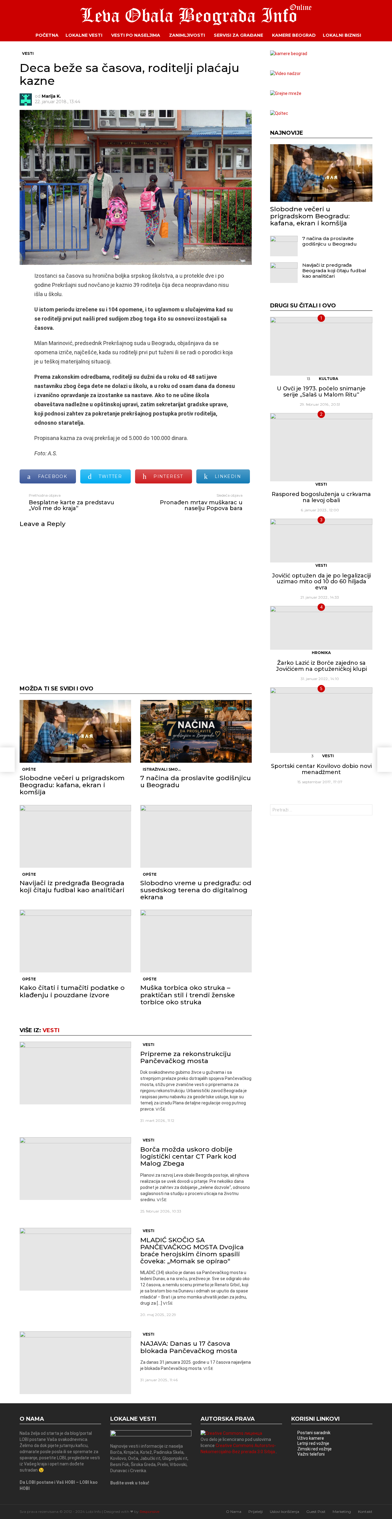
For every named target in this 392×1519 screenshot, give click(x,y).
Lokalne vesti (84, 35)
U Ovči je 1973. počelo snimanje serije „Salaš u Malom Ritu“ (321, 391)
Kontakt (365, 1511)
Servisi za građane (238, 35)
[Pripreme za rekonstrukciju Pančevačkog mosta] (75, 1073)
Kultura (328, 378)
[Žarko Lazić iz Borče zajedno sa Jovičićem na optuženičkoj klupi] (321, 628)
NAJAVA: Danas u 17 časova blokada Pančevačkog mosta (188, 1347)
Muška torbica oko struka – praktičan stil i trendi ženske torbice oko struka (187, 995)
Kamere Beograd (294, 35)
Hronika (321, 652)
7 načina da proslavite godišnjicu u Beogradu (195, 781)
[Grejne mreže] (285, 93)
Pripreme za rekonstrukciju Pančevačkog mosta (185, 1057)
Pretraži (366, 810)
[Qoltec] (279, 113)
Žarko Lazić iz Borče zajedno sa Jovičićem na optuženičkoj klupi (321, 666)
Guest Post (316, 1511)
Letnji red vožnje (313, 1443)
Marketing (342, 1511)
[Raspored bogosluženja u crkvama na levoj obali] (321, 447)
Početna (47, 35)
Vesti (51, 1030)
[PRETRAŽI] (377, 35)
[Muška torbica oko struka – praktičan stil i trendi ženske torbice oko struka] (196, 941)
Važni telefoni (311, 1454)
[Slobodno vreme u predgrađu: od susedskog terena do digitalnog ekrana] (196, 836)
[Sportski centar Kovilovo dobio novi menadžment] (321, 720)
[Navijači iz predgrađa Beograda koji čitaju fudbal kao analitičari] (75, 836)
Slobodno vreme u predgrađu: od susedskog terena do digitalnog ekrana (195, 890)
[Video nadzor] (285, 73)
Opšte (29, 769)
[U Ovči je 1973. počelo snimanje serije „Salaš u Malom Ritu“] (321, 346)
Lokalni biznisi (342, 35)
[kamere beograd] (288, 53)
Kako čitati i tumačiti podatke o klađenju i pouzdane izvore (72, 991)
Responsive (149, 1511)
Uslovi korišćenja (284, 1511)
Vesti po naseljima (135, 35)
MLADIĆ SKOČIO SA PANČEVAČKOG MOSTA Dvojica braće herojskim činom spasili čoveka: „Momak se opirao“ (192, 1250)
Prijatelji (255, 1511)
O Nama (233, 1511)
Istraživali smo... (162, 769)
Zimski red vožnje (314, 1448)
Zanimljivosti (187, 35)
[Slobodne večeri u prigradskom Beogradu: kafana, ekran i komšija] (75, 731)
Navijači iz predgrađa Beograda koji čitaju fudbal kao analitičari (72, 886)
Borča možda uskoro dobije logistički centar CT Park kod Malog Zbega (188, 1156)
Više (161, 1109)
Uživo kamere (310, 1438)
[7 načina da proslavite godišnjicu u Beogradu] (196, 731)
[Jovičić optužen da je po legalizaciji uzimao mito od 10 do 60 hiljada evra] (321, 540)
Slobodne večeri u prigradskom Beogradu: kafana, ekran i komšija (72, 785)
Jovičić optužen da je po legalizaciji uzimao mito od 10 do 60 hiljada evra (321, 581)
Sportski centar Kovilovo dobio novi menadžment (321, 769)
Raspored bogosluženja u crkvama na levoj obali (321, 497)
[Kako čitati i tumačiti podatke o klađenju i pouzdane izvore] (75, 941)
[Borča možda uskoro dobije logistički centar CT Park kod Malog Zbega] (75, 1168)
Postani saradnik (313, 1432)
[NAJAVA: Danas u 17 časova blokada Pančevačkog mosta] (75, 1362)
